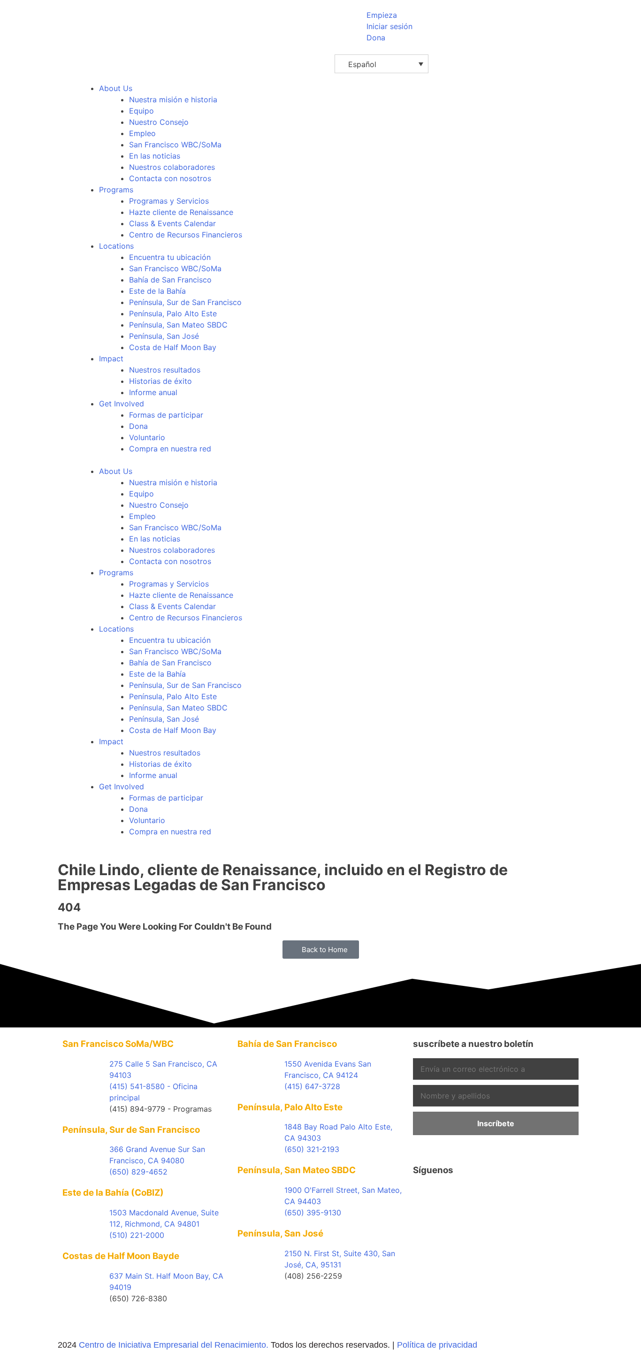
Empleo (142, 133)
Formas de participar (166, 415)
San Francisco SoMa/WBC (118, 1043)
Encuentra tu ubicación (170, 257)
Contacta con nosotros (170, 178)
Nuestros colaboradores (172, 167)
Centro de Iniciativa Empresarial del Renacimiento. (173, 1345)
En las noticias (154, 155)
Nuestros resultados (164, 369)
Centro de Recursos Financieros (185, 234)
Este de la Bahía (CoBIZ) (113, 1192)
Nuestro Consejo (159, 122)
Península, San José (164, 336)
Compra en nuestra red (170, 448)
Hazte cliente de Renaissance (181, 212)
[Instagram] (502, 1195)
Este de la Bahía (157, 291)
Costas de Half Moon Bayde (120, 1256)
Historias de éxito (160, 381)
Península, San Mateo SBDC (178, 324)
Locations (116, 246)
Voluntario (147, 437)
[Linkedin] (476, 1195)
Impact (111, 358)
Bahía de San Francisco (170, 279)
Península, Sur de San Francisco (185, 302)
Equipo (141, 110)
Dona (138, 426)
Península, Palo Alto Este (173, 313)
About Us (115, 88)
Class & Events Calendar (172, 223)
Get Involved (121, 403)
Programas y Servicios (169, 201)
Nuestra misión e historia (173, 99)
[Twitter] (450, 1195)
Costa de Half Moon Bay (172, 347)
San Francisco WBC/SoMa (175, 144)
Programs (116, 189)
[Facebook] (424, 1195)
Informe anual (153, 392)
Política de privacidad (437, 1345)
